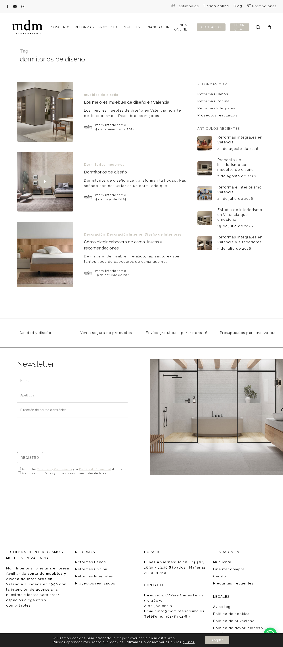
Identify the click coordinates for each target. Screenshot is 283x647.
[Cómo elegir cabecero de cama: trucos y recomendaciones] (45, 254)
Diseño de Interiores (163, 234)
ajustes (189, 642)
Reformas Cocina (213, 101)
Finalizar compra (229, 569)
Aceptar (217, 640)
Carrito (219, 576)
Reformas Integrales (216, 108)
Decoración (94, 234)
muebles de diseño (101, 95)
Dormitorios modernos (104, 164)
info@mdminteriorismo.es (180, 611)
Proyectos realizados (217, 115)
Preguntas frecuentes (233, 583)
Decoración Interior (125, 234)
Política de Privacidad (95, 469)
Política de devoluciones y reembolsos (238, 630)
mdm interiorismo (110, 125)
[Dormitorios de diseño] (45, 181)
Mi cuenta (222, 562)
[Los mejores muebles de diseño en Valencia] (45, 112)
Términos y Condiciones (54, 469)
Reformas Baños (212, 94)
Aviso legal (223, 607)
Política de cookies (231, 614)
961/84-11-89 (177, 616)
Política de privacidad (234, 621)
